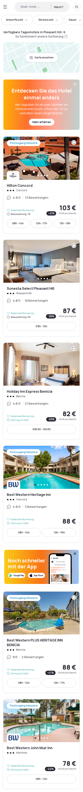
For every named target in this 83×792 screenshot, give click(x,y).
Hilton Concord (41, 185)
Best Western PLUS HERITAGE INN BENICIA (41, 642)
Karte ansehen (44, 57)
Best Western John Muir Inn (41, 744)
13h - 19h (65, 223)
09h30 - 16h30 (42, 429)
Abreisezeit (45, 20)
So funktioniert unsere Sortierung (39, 36)
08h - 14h (18, 223)
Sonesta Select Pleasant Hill (41, 288)
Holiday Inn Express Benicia (41, 391)
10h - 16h (59, 532)
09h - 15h (41, 326)
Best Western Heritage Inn (41, 494)
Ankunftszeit (14, 20)
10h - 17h (41, 223)
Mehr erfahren (41, 122)
